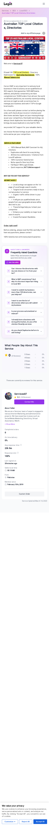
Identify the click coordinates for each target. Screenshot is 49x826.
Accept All (40, 822)
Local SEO (23, 11)
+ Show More (10, 424)
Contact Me (29, 402)
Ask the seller (14, 262)
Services (5, 11)
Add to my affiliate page (30, 33)
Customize (9, 822)
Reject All (26, 822)
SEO (14, 11)
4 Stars (27, 358)
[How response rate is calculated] (18, 453)
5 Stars (27, 354)
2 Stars (27, 364)
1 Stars (27, 368)
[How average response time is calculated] (21, 445)
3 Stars (27, 361)
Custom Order (24, 494)
